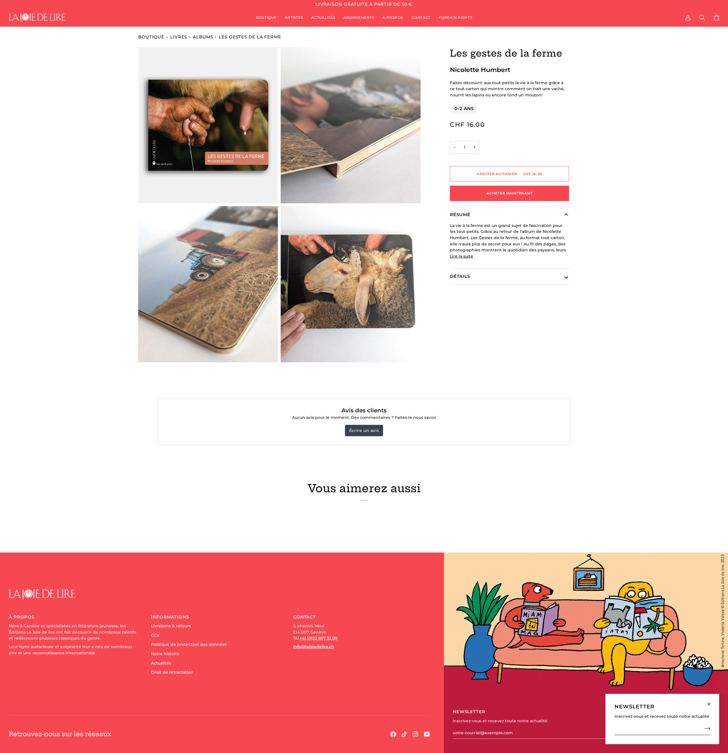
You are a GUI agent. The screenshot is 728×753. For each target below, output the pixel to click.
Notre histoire (165, 653)
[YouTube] (427, 734)
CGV (155, 635)
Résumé (460, 214)
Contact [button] (304, 617)
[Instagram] (415, 734)
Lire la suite (461, 256)
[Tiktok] (404, 734)
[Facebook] (393, 734)
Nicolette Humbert (480, 69)
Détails (460, 276)
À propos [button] (21, 617)
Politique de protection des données (189, 644)
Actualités (161, 663)
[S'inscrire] (705, 728)
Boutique (151, 37)
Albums (203, 37)
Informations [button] (170, 617)
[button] (266, 17)
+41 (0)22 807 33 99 (319, 638)
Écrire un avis (364, 430)
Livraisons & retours (171, 625)
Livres (178, 37)
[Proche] (711, 701)
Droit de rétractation (172, 672)
